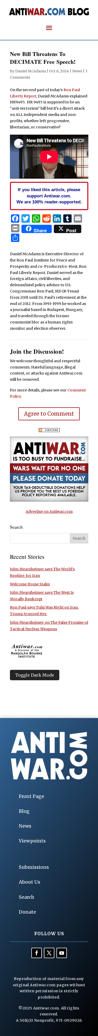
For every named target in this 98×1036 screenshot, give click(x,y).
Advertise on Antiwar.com (49, 511)
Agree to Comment (49, 413)
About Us (29, 882)
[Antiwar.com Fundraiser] (49, 500)
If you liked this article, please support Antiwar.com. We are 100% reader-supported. (49, 196)
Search (26, 897)
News (77, 71)
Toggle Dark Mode (34, 675)
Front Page (31, 796)
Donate (27, 912)
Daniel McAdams (30, 71)
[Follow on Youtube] (61, 953)
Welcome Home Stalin (30, 584)
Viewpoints (32, 841)
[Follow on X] (49, 953)
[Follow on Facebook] (36, 953)
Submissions (34, 867)
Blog (24, 811)
